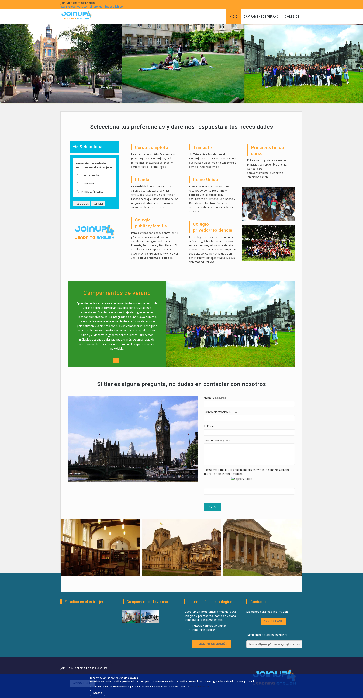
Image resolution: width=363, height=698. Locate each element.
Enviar (212, 506)
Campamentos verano (261, 16)
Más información (213, 644)
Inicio (233, 16)
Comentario (211, 440)
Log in (112, 663)
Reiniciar (98, 203)
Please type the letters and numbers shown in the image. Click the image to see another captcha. (247, 471)
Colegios (292, 16)
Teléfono (209, 426)
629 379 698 (68, 6)
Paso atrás (82, 203)
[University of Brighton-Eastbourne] (131, 615)
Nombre (209, 397)
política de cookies (200, 686)
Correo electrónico (216, 412)
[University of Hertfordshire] (149, 615)
